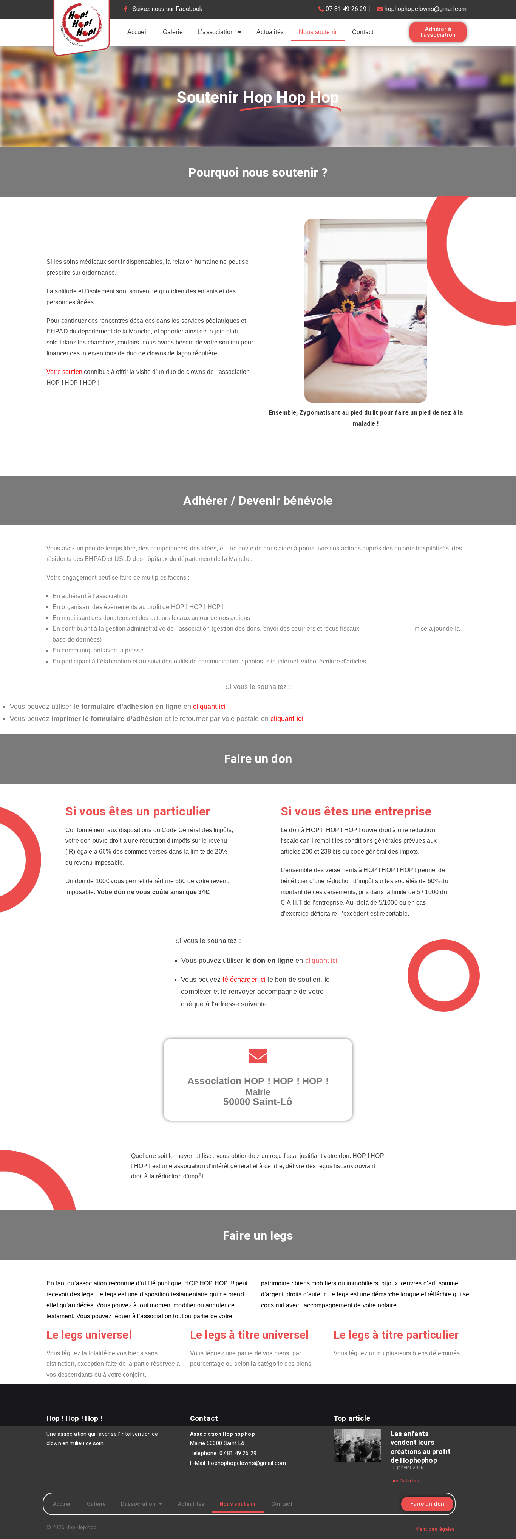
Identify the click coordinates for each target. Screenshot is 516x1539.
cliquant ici (321, 960)
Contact (362, 32)
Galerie (173, 32)
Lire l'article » (405, 1480)
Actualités (270, 32)
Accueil (137, 32)
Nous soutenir (318, 32)
